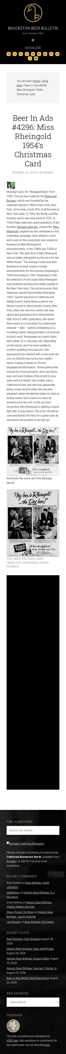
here (47, 1045)
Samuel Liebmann (27, 227)
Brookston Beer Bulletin (33, 28)
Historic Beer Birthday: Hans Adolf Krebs (30, 948)
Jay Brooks (13, 922)
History (44, 562)
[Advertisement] (33, 682)
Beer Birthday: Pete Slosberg (24, 939)
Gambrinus (13, 892)
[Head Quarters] (13, 1031)
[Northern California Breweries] (25, 843)
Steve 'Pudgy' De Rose (20, 912)
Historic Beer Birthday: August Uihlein (28, 958)
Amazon (12, 861)
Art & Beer (28, 559)
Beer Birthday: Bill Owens (39, 922)
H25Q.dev (12, 1040)
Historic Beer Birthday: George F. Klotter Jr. (32, 968)
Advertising (30, 562)
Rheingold (13, 566)
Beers (40, 559)
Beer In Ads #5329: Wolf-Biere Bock (28, 978)
